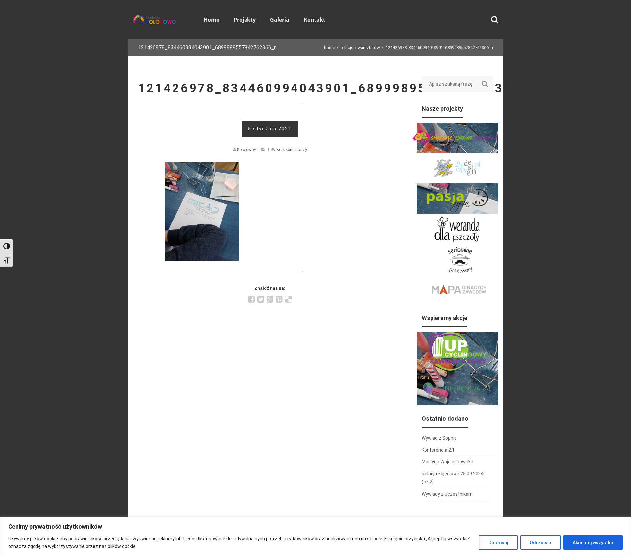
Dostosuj (498, 542)
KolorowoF (246, 149)
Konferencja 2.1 (438, 449)
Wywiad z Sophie (439, 438)
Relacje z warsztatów (360, 47)
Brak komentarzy (291, 149)
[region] (315, 536)
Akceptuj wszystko (593, 542)
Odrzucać (540, 542)
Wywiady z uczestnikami (448, 494)
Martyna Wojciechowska (447, 461)
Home (329, 47)
